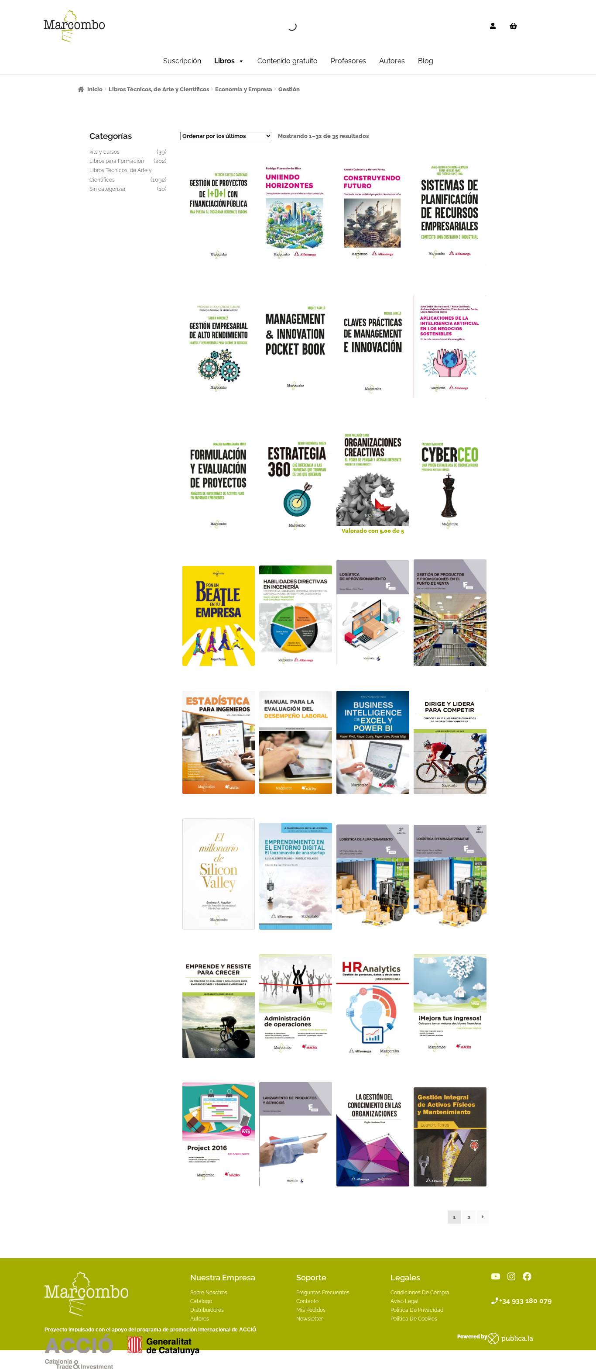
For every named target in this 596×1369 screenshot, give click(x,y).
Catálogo (201, 1301)
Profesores (348, 61)
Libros (224, 61)
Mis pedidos (310, 1310)
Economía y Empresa (243, 89)
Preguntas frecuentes (322, 1293)
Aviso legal (404, 1301)
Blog (425, 61)
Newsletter (309, 1319)
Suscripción (182, 61)
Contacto (307, 1301)
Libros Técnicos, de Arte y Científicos (159, 89)
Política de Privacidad (416, 1310)
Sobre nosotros (208, 1293)
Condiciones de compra (419, 1293)
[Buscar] (284, 26)
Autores (392, 61)
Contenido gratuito (287, 61)
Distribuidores (207, 1310)
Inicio (95, 89)
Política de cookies (413, 1319)
